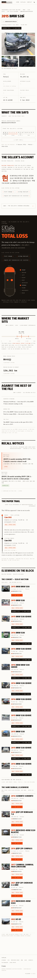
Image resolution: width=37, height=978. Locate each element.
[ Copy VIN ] (18, 140)
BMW (24, 9)
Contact (29, 2)
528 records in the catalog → (12, 779)
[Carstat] (7, 2)
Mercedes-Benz (15, 960)
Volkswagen (5, 962)
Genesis (31, 960)
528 (29, 9)
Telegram (27, 973)
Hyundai (4, 960)
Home (17, 2)
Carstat (4, 966)
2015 (3, 11)
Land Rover (13, 962)
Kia (9, 960)
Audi (25, 960)
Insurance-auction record (11, 9)
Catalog (23, 2)
